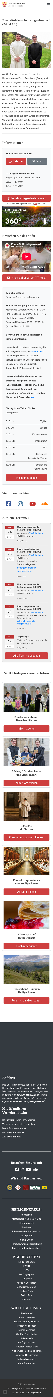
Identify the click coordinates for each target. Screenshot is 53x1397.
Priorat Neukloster (26, 1325)
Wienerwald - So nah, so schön (27, 1351)
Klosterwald (26, 1313)
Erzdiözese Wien (26, 1262)
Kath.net (26, 1299)
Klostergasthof (26, 1223)
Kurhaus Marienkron (26, 1359)
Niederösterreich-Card (27, 1346)
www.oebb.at (14, 1136)
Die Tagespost (26, 1274)
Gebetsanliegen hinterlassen (27, 198)
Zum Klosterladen (26, 783)
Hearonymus (37, 351)
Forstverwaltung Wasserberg (26, 1248)
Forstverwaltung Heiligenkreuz (26, 1244)
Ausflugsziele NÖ (26, 1342)
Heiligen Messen (26, 477)
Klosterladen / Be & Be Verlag (26, 1219)
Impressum (36, 1393)
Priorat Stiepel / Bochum (26, 1321)
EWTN (26, 1266)
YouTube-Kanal (36, 533)
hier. (33, 397)
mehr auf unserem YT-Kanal (28, 277)
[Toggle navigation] (48, 4)
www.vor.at (20, 1128)
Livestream (26, 1227)
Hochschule (26, 1214)
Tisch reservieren (26, 946)
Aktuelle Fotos (26, 891)
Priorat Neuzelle (27, 1317)
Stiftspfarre (26, 1235)
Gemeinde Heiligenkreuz (26, 1355)
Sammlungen (26, 1239)
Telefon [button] (17, 161)
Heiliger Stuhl (26, 1291)
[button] (5, 1392)
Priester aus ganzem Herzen (26, 837)
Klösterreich (26, 1338)
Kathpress (26, 1278)
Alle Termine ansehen (26, 655)
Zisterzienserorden (26, 1287)
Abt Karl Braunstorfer (26, 1334)
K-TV (26, 1270)
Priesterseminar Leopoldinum (26, 1231)
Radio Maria (26, 1295)
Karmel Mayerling (26, 1330)
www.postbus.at (15, 1132)
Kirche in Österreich (26, 1282)
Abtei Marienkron (26, 1363)
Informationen (26, 728)
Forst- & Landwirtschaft (27, 1000)
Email (38, 161)
